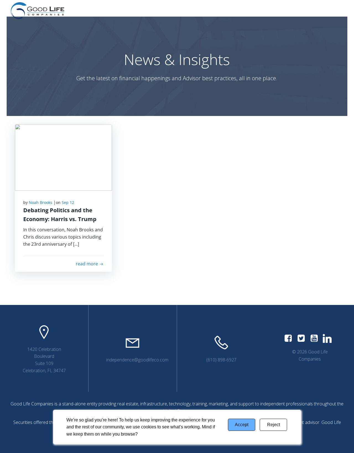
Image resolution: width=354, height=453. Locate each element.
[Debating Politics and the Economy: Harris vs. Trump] (63, 157)
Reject (273, 424)
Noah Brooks (40, 202)
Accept (241, 424)
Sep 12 (68, 202)
